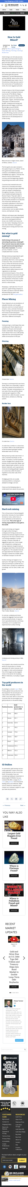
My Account (5, 1119)
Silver (4, 9)
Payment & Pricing (5, 1132)
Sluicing (19, 50)
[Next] (23, 958)
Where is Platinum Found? (14, 868)
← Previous (6, 805)
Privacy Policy (6, 1138)
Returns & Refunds (5, 1128)
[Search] (25, 1049)
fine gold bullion (18, 294)
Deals (17, 9)
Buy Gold (18, 1137)
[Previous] (4, 958)
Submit (22, 1160)
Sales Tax (5, 1148)
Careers (18, 1142)
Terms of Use (6, 1136)
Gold (11, 9)
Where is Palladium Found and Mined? (14, 902)
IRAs (24, 9)
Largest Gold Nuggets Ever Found (14, 835)
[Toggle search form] (21, 5)
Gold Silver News (20, 1132)
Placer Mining (6, 50)
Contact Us (5, 1122)
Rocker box (5, 52)
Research (21, 45)
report (17, 689)
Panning (13, 50)
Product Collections (19, 1148)
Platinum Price (20, 1122)
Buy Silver (18, 1134)
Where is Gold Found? (14, 1180)
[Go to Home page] (11, 5)
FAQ (17, 1145)
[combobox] (14, 1049)
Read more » (19, 1040)
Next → (22, 805)
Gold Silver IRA (20, 1129)
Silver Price (19, 1119)
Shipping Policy (6, 1124)
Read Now (14, 843)
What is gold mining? (13, 48)
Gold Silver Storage (19, 1125)
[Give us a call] (23, 5)
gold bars (11, 781)
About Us (18, 1139)
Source (15, 162)
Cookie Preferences (5, 1144)
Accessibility (5, 1141)
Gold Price (19, 1117)
